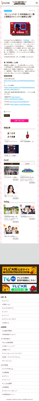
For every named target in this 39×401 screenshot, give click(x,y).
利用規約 (6, 387)
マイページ (6, 380)
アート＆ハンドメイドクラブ (12, 353)
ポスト (8, 115)
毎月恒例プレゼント (9, 334)
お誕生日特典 (7, 331)
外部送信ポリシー (8, 394)
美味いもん (6, 304)
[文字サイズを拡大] (2, 8)
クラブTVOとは (8, 369)
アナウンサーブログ (9, 319)
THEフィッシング (8, 346)
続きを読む (15, 179)
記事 (12, 163)
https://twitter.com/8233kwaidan (20, 104)
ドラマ (5, 312)
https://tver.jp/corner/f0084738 (19, 102)
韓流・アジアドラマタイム (11, 357)
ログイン (6, 376)
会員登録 (6, 372)
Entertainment (8, 10)
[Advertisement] (19, 254)
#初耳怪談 (8, 111)
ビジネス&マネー (8, 308)
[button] (37, 3)
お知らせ (6, 323)
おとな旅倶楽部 (8, 342)
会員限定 (27, 163)
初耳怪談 (26, 40)
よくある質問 (7, 383)
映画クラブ (6, 350)
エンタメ (6, 301)
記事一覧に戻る (19, 120)
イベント (6, 315)
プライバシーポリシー (10, 391)
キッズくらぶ (7, 361)
